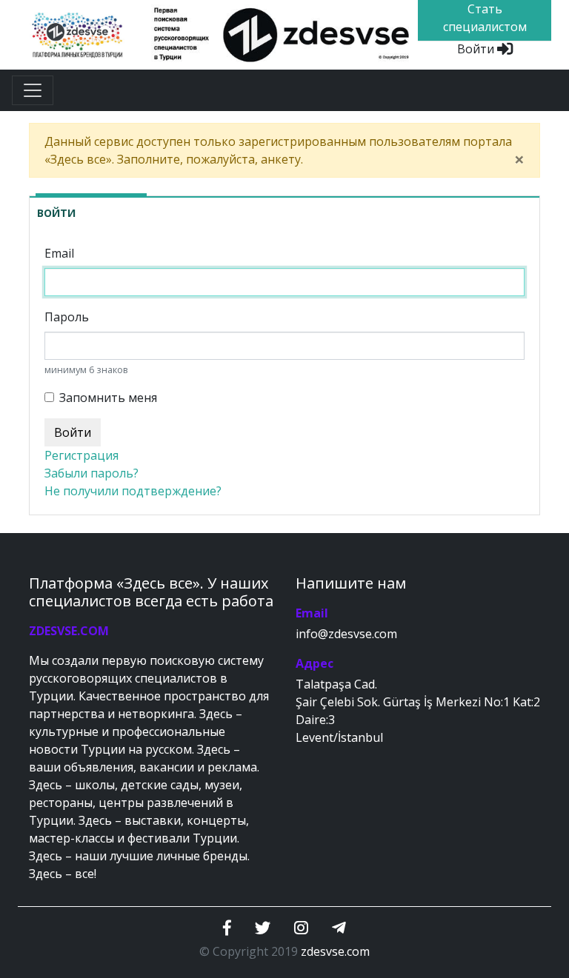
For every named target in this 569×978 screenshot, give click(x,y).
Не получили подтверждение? (133, 491)
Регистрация (81, 455)
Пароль (66, 317)
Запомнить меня (108, 397)
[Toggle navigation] (32, 90)
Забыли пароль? (91, 473)
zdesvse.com (335, 951)
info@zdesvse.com (346, 634)
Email (59, 253)
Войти (477, 49)
